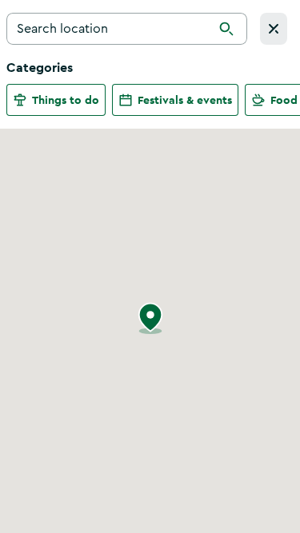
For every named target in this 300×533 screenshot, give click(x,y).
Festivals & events (185, 100)
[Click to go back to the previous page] (273, 29)
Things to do (65, 100)
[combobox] (126, 29)
